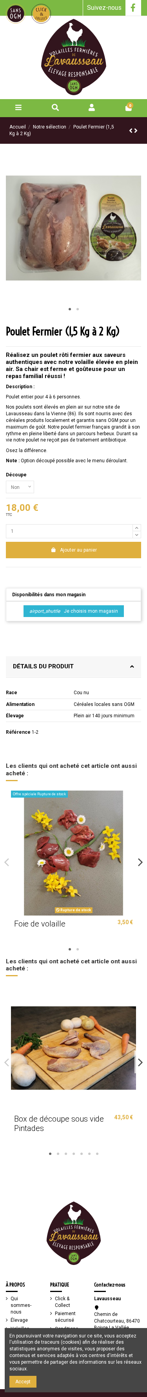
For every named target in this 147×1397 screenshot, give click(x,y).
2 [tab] (78, 309)
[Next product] (136, 131)
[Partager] (9, 575)
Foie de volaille (39, 923)
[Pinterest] (27, 575)
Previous (7, 862)
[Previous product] (131, 131)
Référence (18, 732)
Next (140, 862)
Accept (23, 1381)
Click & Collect (62, 1302)
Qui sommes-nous (21, 1305)
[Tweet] (18, 575)
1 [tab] (70, 309)
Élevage (19, 1320)
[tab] (73, 667)
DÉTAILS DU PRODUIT (43, 666)
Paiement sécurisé (65, 1317)
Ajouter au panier (78, 550)
